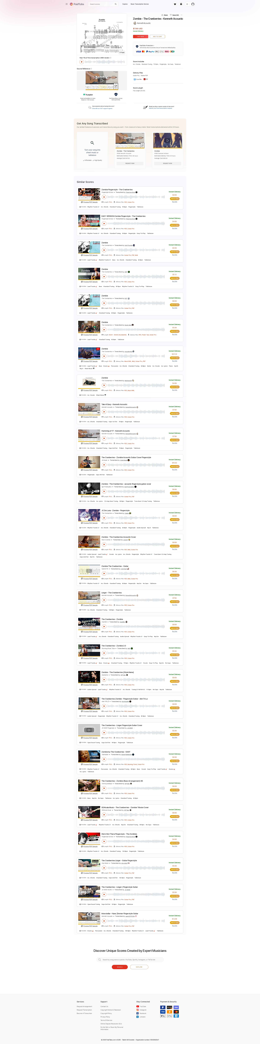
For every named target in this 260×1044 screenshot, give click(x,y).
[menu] (67, 4)
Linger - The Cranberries (111, 593)
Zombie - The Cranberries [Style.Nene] (117, 672)
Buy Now (141, 36)
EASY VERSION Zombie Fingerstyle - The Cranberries (123, 216)
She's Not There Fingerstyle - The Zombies (119, 834)
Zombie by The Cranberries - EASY (115, 752)
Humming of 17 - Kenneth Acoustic (115, 431)
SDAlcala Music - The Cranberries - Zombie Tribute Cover (125, 807)
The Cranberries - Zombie (112, 619)
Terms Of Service (106, 1020)
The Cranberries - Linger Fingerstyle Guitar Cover (121, 725)
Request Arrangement (84, 1006)
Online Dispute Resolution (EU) (111, 1024)
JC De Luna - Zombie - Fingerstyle (115, 510)
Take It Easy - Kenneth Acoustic (114, 404)
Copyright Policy (106, 1013)
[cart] (181, 4)
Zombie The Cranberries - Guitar (114, 566)
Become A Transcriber (84, 1013)
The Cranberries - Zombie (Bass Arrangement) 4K (122, 781)
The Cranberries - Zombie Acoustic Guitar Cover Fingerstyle (126, 457)
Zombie (104, 242)
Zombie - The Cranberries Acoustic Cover (118, 537)
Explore (139, 967)
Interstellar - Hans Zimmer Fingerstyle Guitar (119, 913)
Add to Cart (157, 36)
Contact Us (104, 1006)
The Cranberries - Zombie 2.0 (113, 646)
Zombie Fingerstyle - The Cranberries (117, 189)
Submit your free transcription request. (160, 108)
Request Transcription (84, 1010)
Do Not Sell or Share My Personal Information (112, 1028)
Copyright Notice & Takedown (111, 1010)
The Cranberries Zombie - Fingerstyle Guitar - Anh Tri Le (124, 699)
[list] (187, 4)
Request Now (130, 163)
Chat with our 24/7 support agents (102, 108)
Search (120, 967)
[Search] (116, 4)
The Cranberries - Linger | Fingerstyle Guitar (119, 887)
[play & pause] (81, 62)
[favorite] (175, 4)
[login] (192, 4)
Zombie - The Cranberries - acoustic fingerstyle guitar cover (126, 484)
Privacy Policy (105, 1017)
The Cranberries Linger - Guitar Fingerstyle (119, 860)
